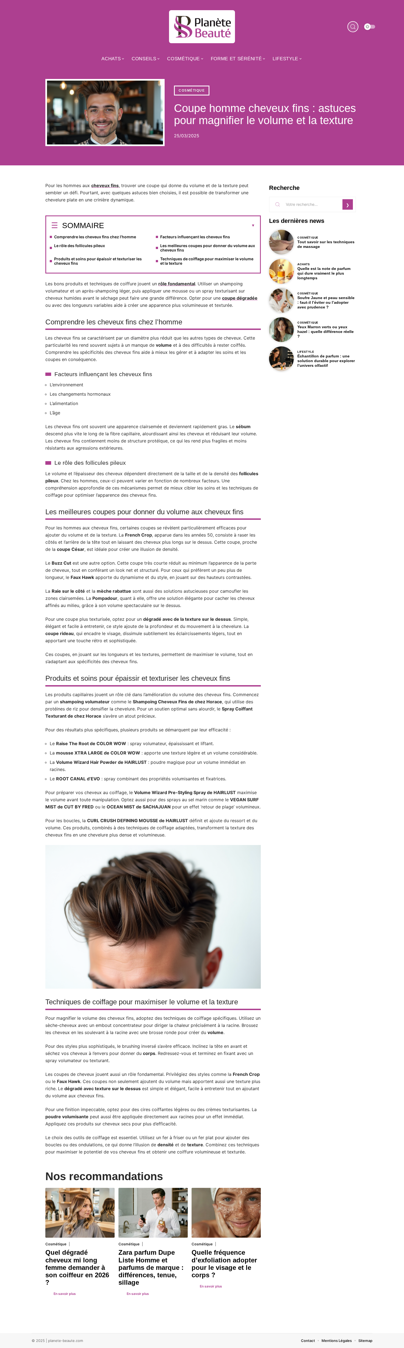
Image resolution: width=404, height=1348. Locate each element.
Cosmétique (192, 90)
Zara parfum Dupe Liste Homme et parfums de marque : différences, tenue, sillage (151, 1267)
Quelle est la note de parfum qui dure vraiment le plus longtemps (323, 273)
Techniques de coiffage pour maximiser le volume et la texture (206, 261)
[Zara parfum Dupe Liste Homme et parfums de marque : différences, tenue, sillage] (153, 1213)
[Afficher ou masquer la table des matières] (179, 225)
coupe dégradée (240, 298)
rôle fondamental (176, 283)
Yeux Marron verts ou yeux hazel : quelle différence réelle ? (325, 331)
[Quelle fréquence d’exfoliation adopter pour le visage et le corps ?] (226, 1213)
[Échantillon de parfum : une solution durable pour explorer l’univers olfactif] (281, 358)
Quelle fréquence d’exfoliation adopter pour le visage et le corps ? (224, 1264)
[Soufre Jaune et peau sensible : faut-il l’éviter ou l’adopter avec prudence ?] (281, 300)
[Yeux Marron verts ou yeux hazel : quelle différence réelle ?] (281, 329)
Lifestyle (305, 351)
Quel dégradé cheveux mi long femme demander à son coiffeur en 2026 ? (77, 1267)
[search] (352, 26)
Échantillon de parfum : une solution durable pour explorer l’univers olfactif (326, 361)
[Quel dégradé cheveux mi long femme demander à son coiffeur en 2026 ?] (80, 1213)
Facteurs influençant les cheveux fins (195, 236)
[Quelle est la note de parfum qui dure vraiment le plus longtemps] (281, 271)
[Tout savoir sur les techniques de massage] (281, 242)
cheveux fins (105, 185)
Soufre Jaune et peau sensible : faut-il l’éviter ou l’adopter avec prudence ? (326, 302)
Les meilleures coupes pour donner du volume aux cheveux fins (207, 247)
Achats (303, 264)
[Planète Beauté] (202, 26)
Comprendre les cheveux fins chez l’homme (95, 236)
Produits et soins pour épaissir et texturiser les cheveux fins (98, 261)
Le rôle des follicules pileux (79, 245)
